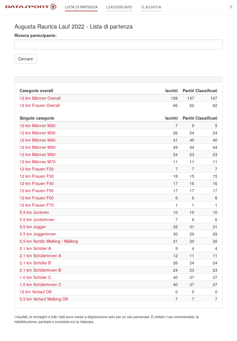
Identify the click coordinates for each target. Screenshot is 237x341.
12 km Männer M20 (37, 125)
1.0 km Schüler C (35, 277)
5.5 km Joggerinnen (38, 234)
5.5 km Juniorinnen (37, 219)
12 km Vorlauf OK (36, 291)
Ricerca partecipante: (35, 35)
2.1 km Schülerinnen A (40, 255)
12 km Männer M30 (37, 133)
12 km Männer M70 (37, 161)
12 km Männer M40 (37, 140)
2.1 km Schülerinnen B (40, 270)
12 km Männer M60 (37, 154)
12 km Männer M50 (37, 147)
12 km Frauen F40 (37, 183)
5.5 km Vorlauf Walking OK (44, 299)
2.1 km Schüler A (35, 248)
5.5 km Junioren (34, 212)
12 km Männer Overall (40, 98)
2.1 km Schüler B (35, 263)
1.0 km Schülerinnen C (40, 284)
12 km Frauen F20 (37, 169)
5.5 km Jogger (33, 226)
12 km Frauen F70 (37, 205)
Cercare (25, 59)
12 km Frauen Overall (40, 105)
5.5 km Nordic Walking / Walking (49, 241)
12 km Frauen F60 (37, 198)
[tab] (118, 79)
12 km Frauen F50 (37, 190)
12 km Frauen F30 (37, 176)
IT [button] (231, 7)
